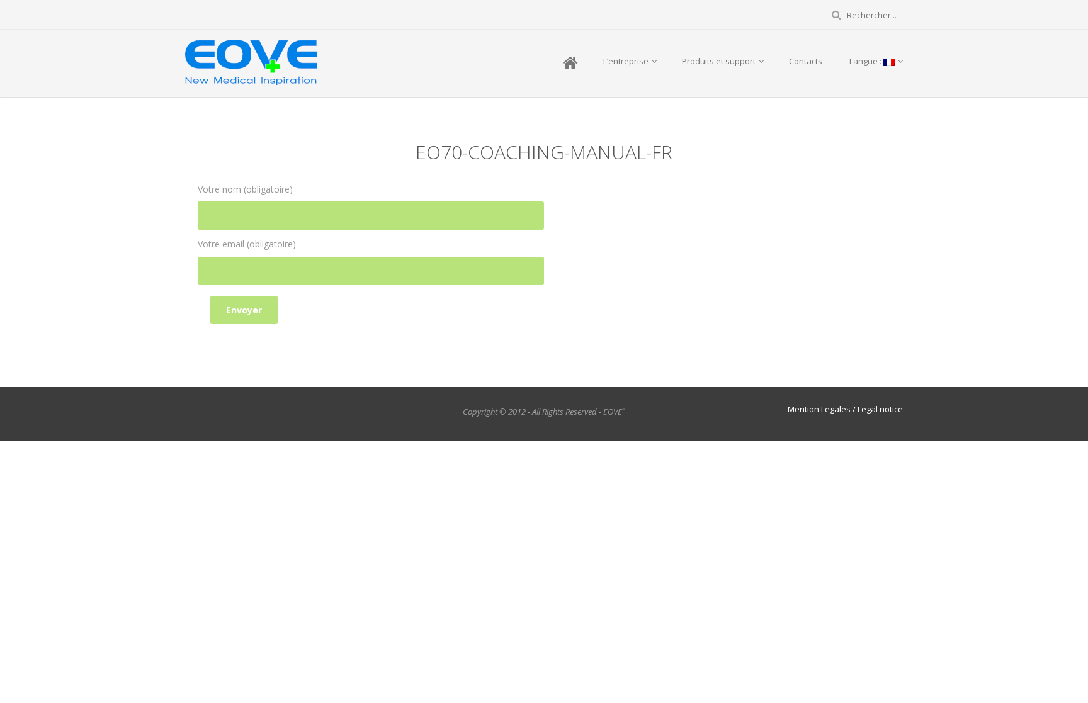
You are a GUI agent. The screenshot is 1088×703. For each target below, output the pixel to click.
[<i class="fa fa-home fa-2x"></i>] (569, 64)
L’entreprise (626, 61)
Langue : (865, 61)
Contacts (805, 61)
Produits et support (719, 61)
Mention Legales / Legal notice (845, 409)
